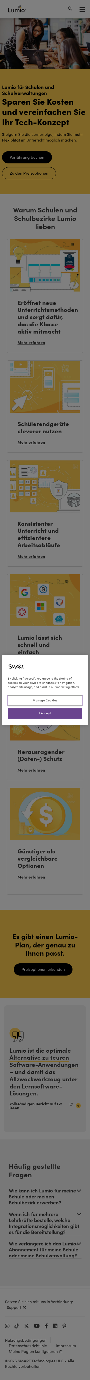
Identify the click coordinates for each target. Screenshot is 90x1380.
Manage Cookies (45, 700)
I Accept (45, 713)
